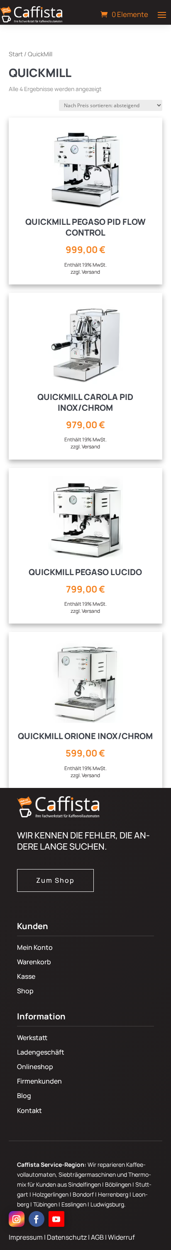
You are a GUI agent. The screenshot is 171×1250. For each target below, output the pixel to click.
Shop (25, 990)
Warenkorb (34, 961)
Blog (24, 1095)
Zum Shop (55, 880)
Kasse (26, 976)
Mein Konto (35, 947)
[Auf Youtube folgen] (56, 1219)
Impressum (26, 1237)
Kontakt (29, 1110)
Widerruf (121, 1237)
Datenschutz (67, 1237)
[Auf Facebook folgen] (36, 1219)
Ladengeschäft (40, 1052)
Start (16, 54)
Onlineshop (35, 1066)
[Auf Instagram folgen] (16, 1219)
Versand (91, 271)
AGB (98, 1237)
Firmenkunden (39, 1081)
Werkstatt (32, 1037)
